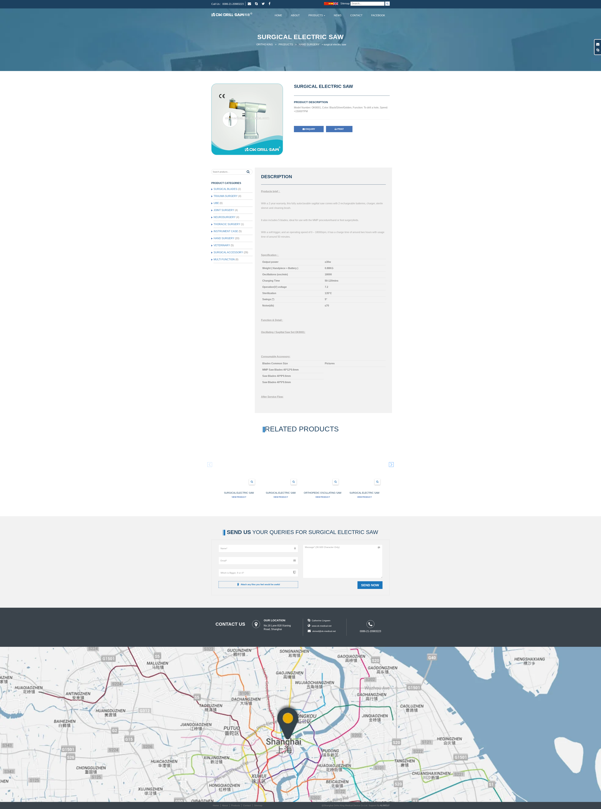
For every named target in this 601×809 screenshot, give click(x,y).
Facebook (378, 15)
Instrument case (226, 231)
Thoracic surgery (227, 224)
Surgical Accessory (228, 252)
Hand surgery (224, 238)
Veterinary (222, 245)
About (295, 15)
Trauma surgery (226, 196)
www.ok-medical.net (321, 626)
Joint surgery (224, 210)
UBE (216, 203)
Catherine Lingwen (321, 620)
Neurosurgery (225, 217)
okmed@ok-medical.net (324, 631)
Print (340, 129)
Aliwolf (385, 805)
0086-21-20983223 (233, 4)
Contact (356, 15)
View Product (239, 497)
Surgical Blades (225, 189)
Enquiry (310, 129)
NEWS (338, 15)
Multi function (224, 259)
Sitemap (345, 3)
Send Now (370, 585)
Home (278, 15)
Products (316, 15)
